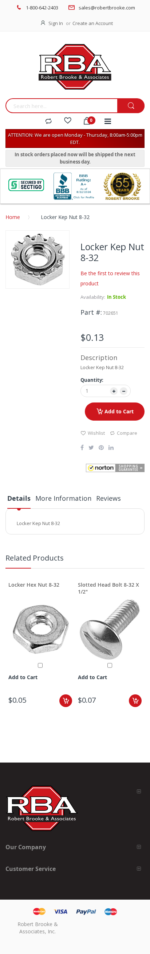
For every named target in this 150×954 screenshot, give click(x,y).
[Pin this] (101, 448)
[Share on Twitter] (91, 448)
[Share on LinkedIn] (111, 448)
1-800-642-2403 (42, 7)
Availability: (92, 297)
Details (19, 498)
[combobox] (61, 105)
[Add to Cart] (65, 700)
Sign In (55, 23)
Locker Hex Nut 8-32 (33, 584)
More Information (63, 498)
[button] (115, 468)
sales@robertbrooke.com (107, 7)
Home (12, 217)
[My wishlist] (68, 121)
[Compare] (48, 121)
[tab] (18, 501)
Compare (127, 433)
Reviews (108, 498)
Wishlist (96, 433)
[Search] (131, 106)
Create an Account (92, 23)
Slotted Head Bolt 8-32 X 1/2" (108, 588)
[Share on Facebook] (82, 448)
